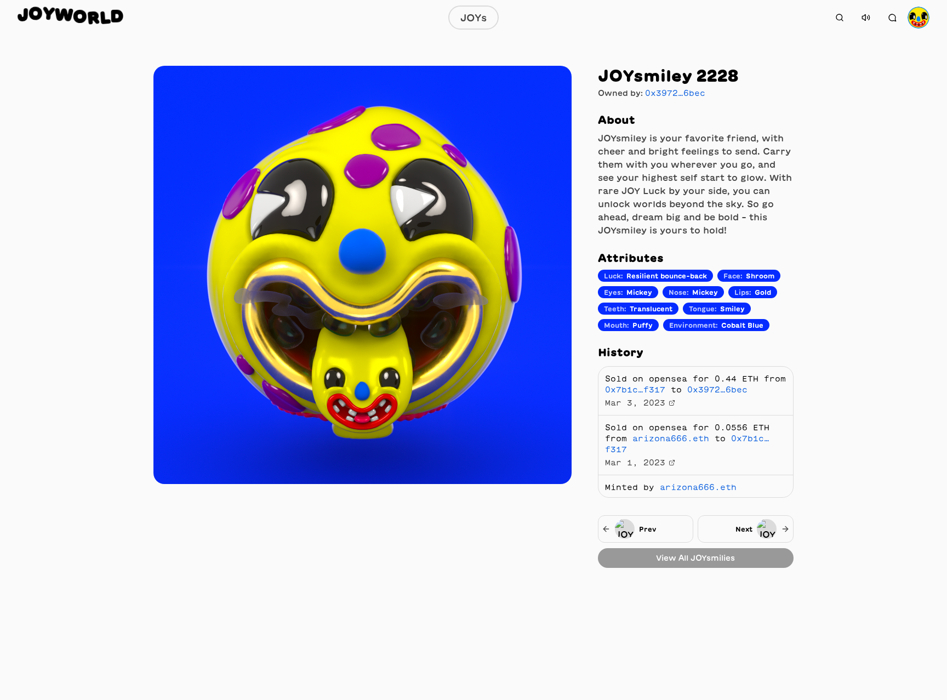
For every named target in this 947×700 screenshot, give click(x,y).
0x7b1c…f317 (635, 390)
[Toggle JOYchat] (892, 18)
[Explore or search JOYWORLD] (840, 18)
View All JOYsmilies (695, 558)
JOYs (473, 17)
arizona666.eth (670, 438)
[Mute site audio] (866, 18)
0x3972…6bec (675, 93)
